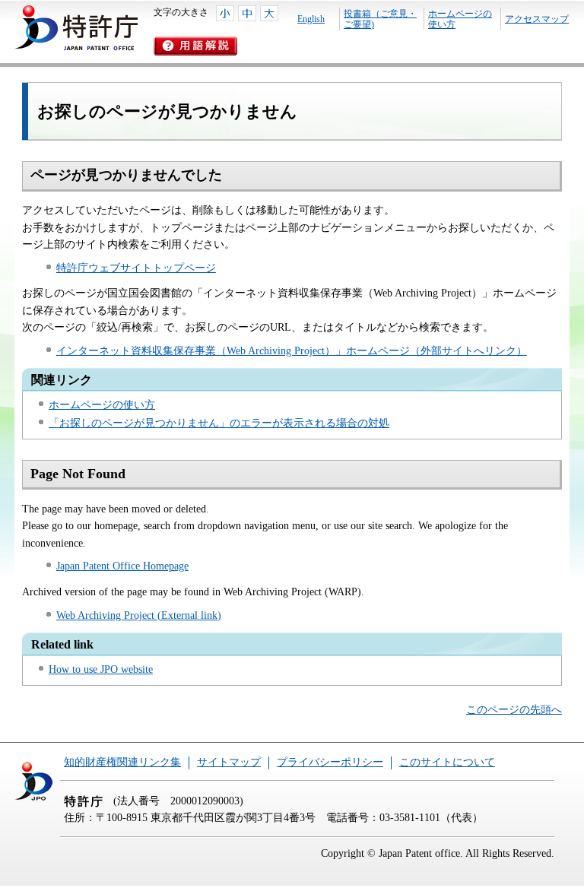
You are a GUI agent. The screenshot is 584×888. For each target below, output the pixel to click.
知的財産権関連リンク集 (122, 762)
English (311, 19)
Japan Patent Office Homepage (122, 566)
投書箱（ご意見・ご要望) (380, 19)
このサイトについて (447, 762)
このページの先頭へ (514, 709)
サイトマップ (229, 762)
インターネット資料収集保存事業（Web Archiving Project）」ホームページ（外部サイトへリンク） (291, 351)
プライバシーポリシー (330, 762)
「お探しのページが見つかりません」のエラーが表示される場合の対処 (219, 423)
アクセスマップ (537, 19)
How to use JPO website (101, 669)
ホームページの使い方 (460, 19)
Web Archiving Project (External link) (138, 615)
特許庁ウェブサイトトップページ (136, 268)
